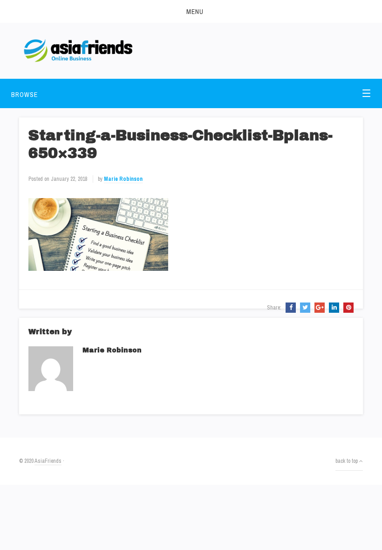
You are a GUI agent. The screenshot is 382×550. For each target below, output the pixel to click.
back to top (347, 461)
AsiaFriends (47, 461)
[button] (191, 11)
